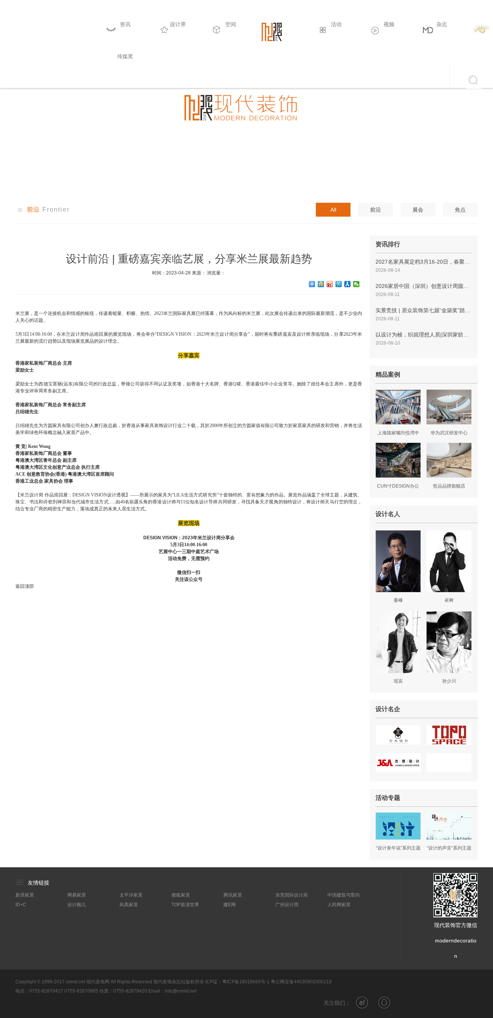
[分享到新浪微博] (330, 284)
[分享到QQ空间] (321, 284)
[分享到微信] (356, 284)
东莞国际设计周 (291, 895)
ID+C (20, 904)
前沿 (375, 210)
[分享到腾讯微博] (338, 284)
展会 (418, 210)
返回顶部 (24, 586)
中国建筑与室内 (343, 895)
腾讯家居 (232, 895)
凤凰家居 (128, 904)
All (333, 210)
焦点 (460, 210)
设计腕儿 (76, 904)
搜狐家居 (180, 895)
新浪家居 (24, 895)
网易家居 (76, 895)
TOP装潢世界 (185, 904)
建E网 (229, 904)
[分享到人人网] (347, 284)
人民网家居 (338, 904)
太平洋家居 (131, 895)
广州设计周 (286, 904)
